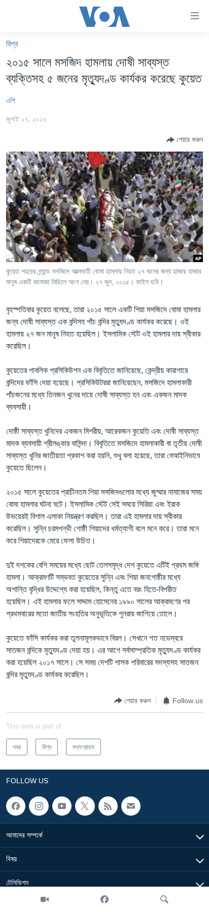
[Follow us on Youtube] (62, 806)
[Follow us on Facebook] (15, 806)
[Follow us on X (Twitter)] (84, 806)
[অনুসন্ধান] (164, 899)
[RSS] (108, 806)
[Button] (184, 140)
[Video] (44, 899)
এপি (10, 100)
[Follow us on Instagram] (38, 806)
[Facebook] (104, 899)
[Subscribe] (131, 806)
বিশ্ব (12, 44)
